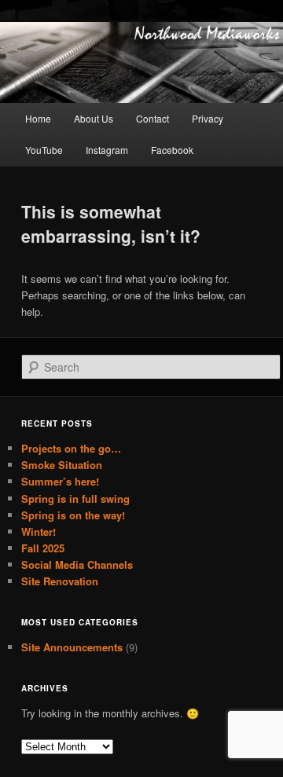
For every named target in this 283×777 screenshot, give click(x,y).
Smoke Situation (61, 464)
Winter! (38, 531)
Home (38, 118)
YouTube (44, 149)
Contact (152, 118)
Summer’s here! (60, 481)
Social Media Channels (77, 564)
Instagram (107, 149)
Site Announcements (72, 647)
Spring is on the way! (73, 515)
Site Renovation (59, 581)
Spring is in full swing (75, 498)
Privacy (207, 118)
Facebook (172, 149)
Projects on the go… (71, 448)
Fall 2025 (42, 548)
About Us (93, 118)
